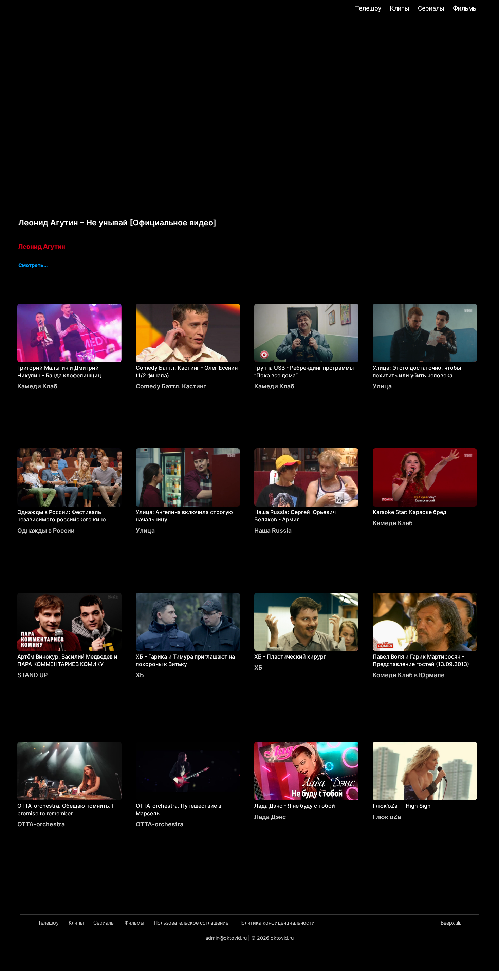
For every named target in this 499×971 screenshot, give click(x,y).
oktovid (39, 9)
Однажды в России (46, 530)
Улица (382, 386)
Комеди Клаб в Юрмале (409, 675)
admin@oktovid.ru (226, 938)
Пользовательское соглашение (191, 923)
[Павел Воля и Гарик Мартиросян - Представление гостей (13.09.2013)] (425, 622)
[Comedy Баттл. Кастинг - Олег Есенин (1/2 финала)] (188, 333)
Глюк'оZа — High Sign (402, 805)
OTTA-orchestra (41, 824)
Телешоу (368, 8)
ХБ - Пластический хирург (290, 656)
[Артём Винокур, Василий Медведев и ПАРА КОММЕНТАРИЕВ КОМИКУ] (69, 622)
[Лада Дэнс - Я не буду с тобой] (306, 771)
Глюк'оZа (387, 816)
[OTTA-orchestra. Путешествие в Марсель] (188, 771)
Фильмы (465, 8)
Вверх (448, 923)
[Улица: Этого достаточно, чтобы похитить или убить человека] (425, 333)
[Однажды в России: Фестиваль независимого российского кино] (69, 477)
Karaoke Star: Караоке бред (409, 512)
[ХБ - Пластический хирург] (306, 622)
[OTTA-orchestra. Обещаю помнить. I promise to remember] (69, 771)
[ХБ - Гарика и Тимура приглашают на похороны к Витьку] (188, 622)
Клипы (399, 8)
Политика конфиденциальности (276, 923)
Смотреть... (33, 265)
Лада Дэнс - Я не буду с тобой (294, 805)
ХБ (140, 675)
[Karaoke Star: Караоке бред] (425, 477)
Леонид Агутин (41, 246)
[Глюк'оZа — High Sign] (425, 771)
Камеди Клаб (37, 386)
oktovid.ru (282, 938)
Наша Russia (273, 530)
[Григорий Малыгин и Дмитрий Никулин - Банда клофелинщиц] (69, 333)
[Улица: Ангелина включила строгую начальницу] (188, 477)
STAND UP (32, 675)
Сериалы (431, 8)
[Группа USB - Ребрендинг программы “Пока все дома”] (306, 333)
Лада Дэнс (270, 816)
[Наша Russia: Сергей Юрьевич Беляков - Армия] (306, 477)
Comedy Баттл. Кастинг (171, 386)
